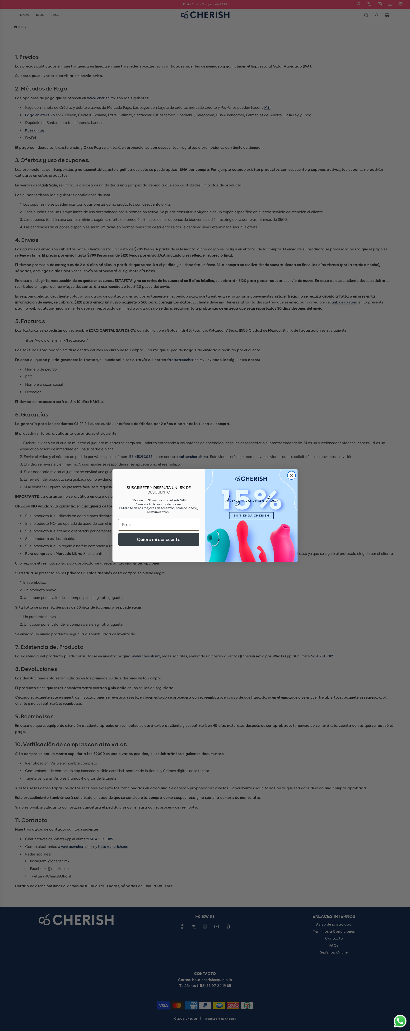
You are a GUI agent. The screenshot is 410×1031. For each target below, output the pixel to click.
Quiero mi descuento (159, 539)
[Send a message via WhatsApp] (400, 1021)
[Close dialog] (291, 475)
